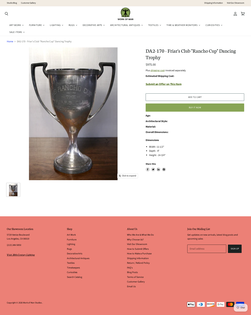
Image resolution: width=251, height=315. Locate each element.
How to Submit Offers (138, 249)
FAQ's (130, 267)
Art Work (71, 235)
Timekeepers (73, 267)
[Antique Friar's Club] (13, 190)
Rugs (69, 249)
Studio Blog (12, 3)
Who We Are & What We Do (140, 235)
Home (10, 41)
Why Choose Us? (135, 239)
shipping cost (158, 70)
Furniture (71, 239)
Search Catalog (74, 277)
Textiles (70, 263)
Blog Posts (132, 272)
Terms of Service (135, 277)
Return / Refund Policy (138, 263)
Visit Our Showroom (235, 3)
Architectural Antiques (78, 258)
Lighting (71, 244)
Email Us (131, 286)
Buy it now (195, 107)
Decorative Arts (74, 253)
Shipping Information (213, 3)
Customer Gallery (28, 3)
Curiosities (72, 272)
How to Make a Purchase (139, 253)
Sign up (235, 248)
